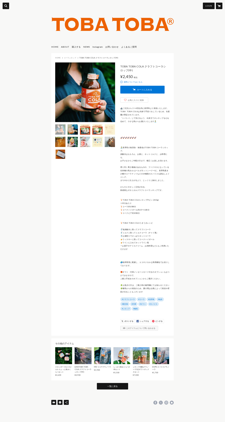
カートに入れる (144, 89)
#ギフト (143, 304)
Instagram (97, 47)
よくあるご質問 (129, 47)
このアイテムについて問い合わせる (140, 328)
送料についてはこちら (133, 82)
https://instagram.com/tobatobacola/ (166, 403)
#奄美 (160, 299)
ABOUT (65, 47)
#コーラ (141, 299)
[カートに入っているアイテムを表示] (219, 6)
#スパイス (153, 304)
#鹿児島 (125, 304)
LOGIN (208, 6)
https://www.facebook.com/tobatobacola (155, 403)
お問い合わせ (112, 47)
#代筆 (134, 304)
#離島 (135, 309)
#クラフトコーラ (128, 299)
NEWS (86, 47)
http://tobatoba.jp (172, 403)
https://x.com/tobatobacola (161, 403)
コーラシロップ (70, 58)
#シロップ (126, 309)
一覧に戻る (112, 386)
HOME (54, 47)
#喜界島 (151, 299)
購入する (76, 47)
